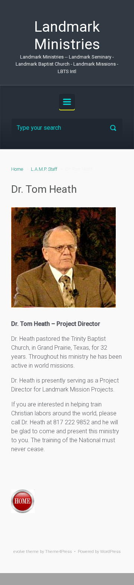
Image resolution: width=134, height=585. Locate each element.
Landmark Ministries (67, 35)
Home (17, 169)
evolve (19, 551)
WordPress (110, 551)
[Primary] (67, 102)
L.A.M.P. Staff (44, 169)
